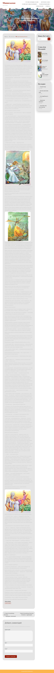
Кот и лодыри (45, 60)
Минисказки (9, 3)
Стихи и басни (39, 6)
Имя (6, 642)
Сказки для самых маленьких (29, 4)
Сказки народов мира (44, 4)
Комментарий (7, 629)
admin (7, 36)
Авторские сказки (45, 2)
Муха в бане (44, 53)
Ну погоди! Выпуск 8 (44, 96)
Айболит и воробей (44, 67)
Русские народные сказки (32, 2)
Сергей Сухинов (8, 603)
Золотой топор (43, 86)
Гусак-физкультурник (45, 74)
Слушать (48, 6)
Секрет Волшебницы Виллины (22, 36)
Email (6, 648)
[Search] (49, 39)
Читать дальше (8, 601)
